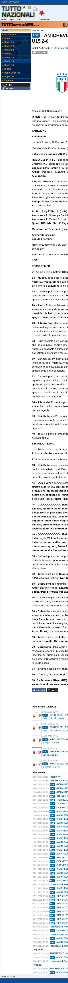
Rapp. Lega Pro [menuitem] (12, 73)
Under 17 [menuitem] (9, 53)
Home (5, 30)
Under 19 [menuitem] (9, 46)
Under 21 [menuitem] (9, 38)
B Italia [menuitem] (7, 69)
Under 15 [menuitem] (9, 61)
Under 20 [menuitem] (9, 42)
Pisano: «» (55, 777)
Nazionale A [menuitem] (10, 34)
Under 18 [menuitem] (9, 50)
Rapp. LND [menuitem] (9, 76)
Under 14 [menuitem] (9, 65)
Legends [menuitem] (8, 80)
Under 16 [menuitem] (9, 57)
